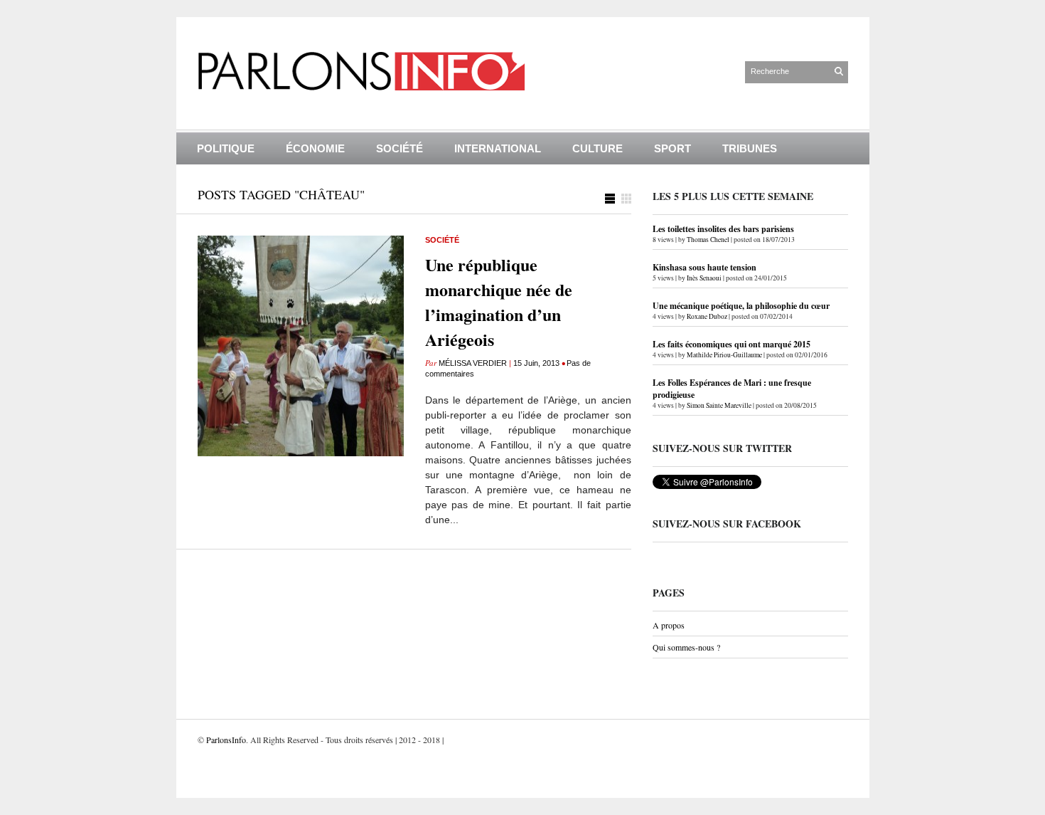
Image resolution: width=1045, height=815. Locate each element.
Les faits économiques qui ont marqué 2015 (731, 344)
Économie (315, 148)
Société (399, 148)
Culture (597, 148)
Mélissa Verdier (473, 363)
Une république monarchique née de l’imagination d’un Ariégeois (498, 302)
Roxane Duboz (707, 316)
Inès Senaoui (704, 278)
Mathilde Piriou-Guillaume (724, 354)
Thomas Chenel (708, 239)
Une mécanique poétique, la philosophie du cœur (741, 306)
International (497, 148)
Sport (672, 148)
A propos (669, 625)
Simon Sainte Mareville (719, 405)
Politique (225, 148)
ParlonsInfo (226, 739)
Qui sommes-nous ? (686, 647)
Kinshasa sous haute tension (704, 267)
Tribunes (749, 148)
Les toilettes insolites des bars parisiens (723, 229)
